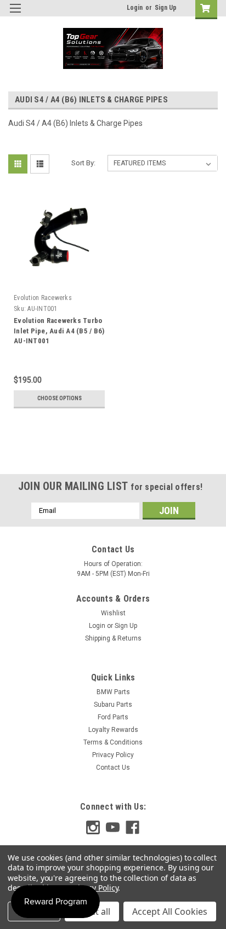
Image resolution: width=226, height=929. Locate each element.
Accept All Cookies (169, 911)
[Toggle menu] (15, 15)
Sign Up (166, 7)
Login (135, 7)
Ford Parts (113, 717)
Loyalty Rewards (113, 730)
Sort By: (83, 163)
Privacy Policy (113, 755)
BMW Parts (113, 692)
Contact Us (113, 767)
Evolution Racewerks (43, 298)
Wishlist (113, 613)
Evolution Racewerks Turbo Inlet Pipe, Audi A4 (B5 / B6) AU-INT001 (59, 330)
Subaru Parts (113, 704)
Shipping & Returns (113, 638)
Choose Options (59, 398)
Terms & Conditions (113, 742)
